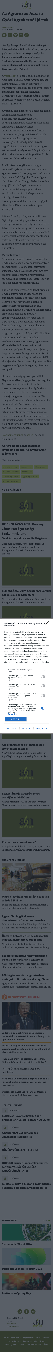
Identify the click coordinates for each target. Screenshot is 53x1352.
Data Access (26, 728)
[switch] (43, 676)
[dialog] (26, 676)
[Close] (48, 623)
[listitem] (26, 670)
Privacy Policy (41, 728)
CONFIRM (16, 719)
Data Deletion (11, 728)
